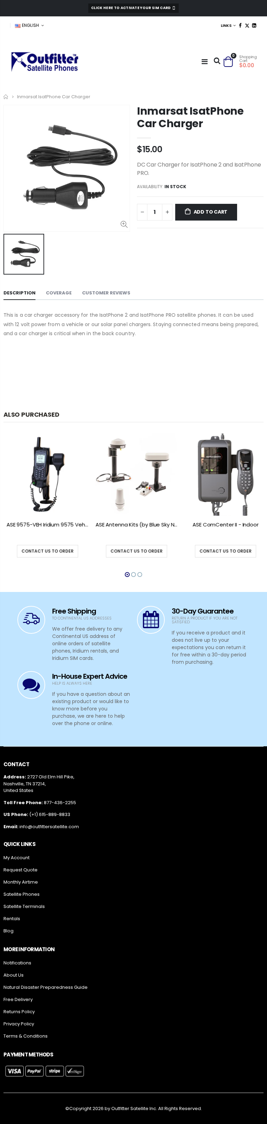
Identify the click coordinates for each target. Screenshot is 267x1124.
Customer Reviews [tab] (106, 293)
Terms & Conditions (25, 1036)
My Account (16, 857)
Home (6, 96)
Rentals (11, 918)
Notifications (17, 963)
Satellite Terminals (24, 906)
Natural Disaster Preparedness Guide (45, 987)
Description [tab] (19, 293)
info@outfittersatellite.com (49, 826)
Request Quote (20, 870)
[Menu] (205, 62)
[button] (127, 574)
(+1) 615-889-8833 (49, 814)
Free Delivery (18, 999)
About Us (13, 975)
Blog (8, 930)
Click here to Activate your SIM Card (131, 7)
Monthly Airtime (20, 882)
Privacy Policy (18, 1024)
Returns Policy (19, 1011)
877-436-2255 (60, 802)
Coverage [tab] (59, 293)
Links (226, 25)
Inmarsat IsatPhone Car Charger (190, 117)
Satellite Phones (21, 894)
